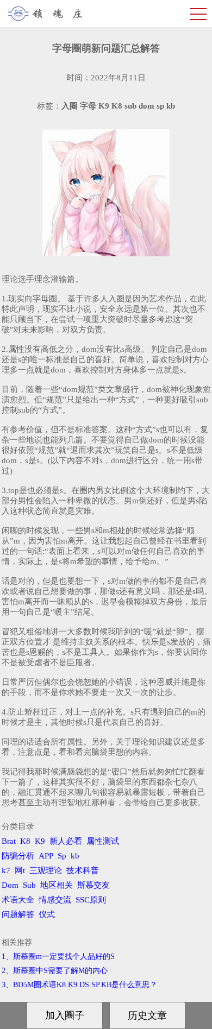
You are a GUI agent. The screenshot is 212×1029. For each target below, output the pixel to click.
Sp (62, 855)
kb (75, 855)
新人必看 (65, 841)
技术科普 (82, 870)
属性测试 (102, 841)
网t (20, 870)
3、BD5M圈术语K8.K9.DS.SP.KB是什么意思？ (79, 985)
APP (46, 855)
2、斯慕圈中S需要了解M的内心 (55, 971)
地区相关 (56, 885)
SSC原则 (91, 899)
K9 (40, 841)
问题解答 (18, 914)
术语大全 (18, 899)
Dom (10, 885)
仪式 (47, 914)
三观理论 (45, 870)
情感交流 (55, 899)
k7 (6, 870)
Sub (29, 885)
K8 (25, 841)
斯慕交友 (93, 885)
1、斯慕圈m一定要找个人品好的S (58, 956)
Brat (9, 841)
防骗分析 (18, 855)
